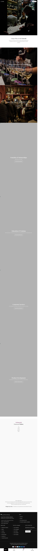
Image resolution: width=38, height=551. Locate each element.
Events (21, 518)
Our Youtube (16, 534)
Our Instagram (16, 529)
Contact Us (3, 536)
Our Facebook (16, 527)
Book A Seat (34, 1)
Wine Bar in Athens (5, 527)
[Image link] (5, 514)
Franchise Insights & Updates (25, 521)
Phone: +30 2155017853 (5, 521)
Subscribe (28, 531)
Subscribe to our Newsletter (30, 527)
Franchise (3, 532)
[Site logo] (18, 1)
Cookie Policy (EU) (5, 537)
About (3, 529)
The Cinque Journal (23, 520)
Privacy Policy (4, 534)
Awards (21, 516)
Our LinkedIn (16, 532)
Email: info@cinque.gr (4, 523)
